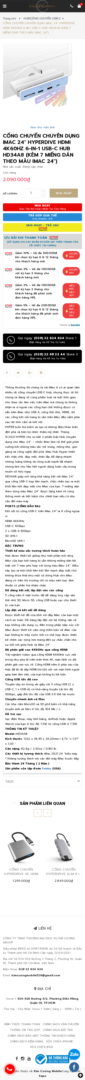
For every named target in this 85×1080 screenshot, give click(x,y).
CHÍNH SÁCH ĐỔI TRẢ (58, 1030)
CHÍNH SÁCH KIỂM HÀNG (26, 1041)
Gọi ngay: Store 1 (47, 340)
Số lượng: (10, 193)
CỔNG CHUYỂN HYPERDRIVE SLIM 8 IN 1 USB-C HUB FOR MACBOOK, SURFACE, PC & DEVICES (63, 871)
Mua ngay (64, 193)
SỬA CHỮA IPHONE (59, 1041)
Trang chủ (10, 18)
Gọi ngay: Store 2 (48, 356)
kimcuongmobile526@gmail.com (35, 975)
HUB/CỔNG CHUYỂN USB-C (42, 18)
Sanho (46, 768)
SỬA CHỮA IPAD (41, 1047)
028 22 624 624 (31, 969)
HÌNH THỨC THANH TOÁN (22, 1024)
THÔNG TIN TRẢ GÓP (25, 1030)
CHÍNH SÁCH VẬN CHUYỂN (61, 1024)
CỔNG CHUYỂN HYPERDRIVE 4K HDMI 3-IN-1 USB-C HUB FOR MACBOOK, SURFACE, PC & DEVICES (21, 871)
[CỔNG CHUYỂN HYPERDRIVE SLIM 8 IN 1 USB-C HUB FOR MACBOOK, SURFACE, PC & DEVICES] (63, 847)
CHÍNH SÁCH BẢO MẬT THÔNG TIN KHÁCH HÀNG (42, 1036)
